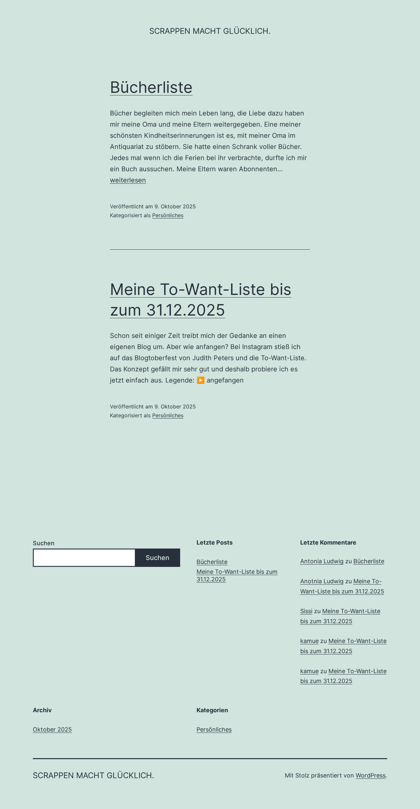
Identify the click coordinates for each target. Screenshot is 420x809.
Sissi (306, 611)
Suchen (43, 543)
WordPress (371, 775)
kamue (309, 640)
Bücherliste (151, 87)
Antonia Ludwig (322, 561)
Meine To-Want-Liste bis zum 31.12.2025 (237, 575)
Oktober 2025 (52, 729)
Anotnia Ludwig (322, 581)
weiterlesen (128, 180)
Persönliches (167, 215)
